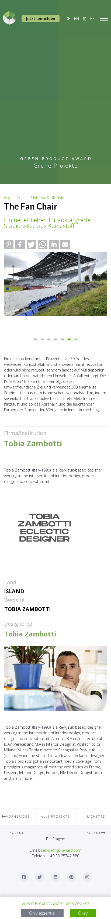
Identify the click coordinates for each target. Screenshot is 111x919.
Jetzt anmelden (40, 18)
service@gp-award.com (61, 850)
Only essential (42, 913)
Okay (83, 913)
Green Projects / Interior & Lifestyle (34, 197)
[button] (8, 244)
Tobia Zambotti (27, 609)
